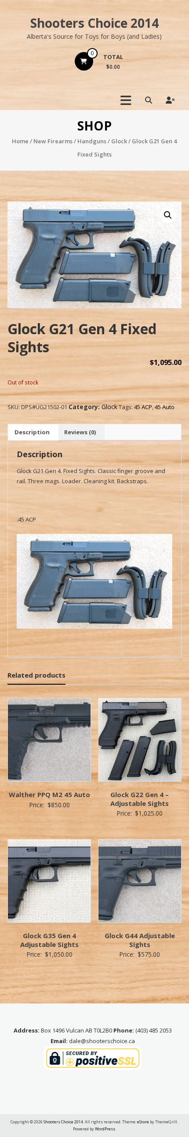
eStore (143, 1122)
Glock (119, 141)
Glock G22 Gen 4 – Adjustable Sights (139, 799)
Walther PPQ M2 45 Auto (49, 794)
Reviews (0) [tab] (80, 432)
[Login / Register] (170, 100)
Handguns (91, 141)
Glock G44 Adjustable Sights (140, 940)
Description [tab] (32, 432)
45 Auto (164, 407)
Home (20, 141)
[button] (168, 215)
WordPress (105, 1129)
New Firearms (53, 141)
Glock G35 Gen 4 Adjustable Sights (49, 940)
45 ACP (143, 407)
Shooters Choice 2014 (94, 23)
